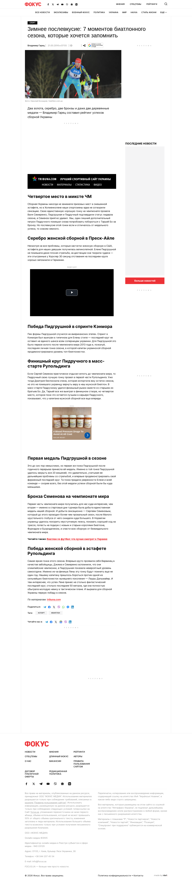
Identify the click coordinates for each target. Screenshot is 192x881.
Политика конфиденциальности (114, 875)
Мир (124, 12)
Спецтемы (135, 4)
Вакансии (55, 761)
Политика (99, 12)
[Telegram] (57, 4)
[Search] (166, 4)
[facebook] (26, 784)
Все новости (42, 12)
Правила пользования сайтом (82, 764)
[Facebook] (48, 4)
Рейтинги (151, 4)
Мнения (120, 4)
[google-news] (62, 784)
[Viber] (67, 4)
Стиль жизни (148, 12)
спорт (42, 613)
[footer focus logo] (37, 744)
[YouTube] (62, 4)
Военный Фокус (81, 12)
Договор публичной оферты (32, 774)
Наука (134, 12)
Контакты (138, 875)
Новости (30, 751)
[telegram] (41, 784)
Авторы (78, 756)
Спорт (32, 23)
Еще (162, 12)
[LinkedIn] (76, 4)
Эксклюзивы (61, 12)
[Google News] (71, 4)
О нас (28, 761)
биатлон (56, 613)
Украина (113, 12)
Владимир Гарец (36, 45)
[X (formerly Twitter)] (53, 4)
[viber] (55, 784)
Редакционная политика (58, 772)
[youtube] (48, 784)
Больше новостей (144, 280)
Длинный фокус (58, 756)
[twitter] (34, 784)
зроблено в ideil (160, 875)
